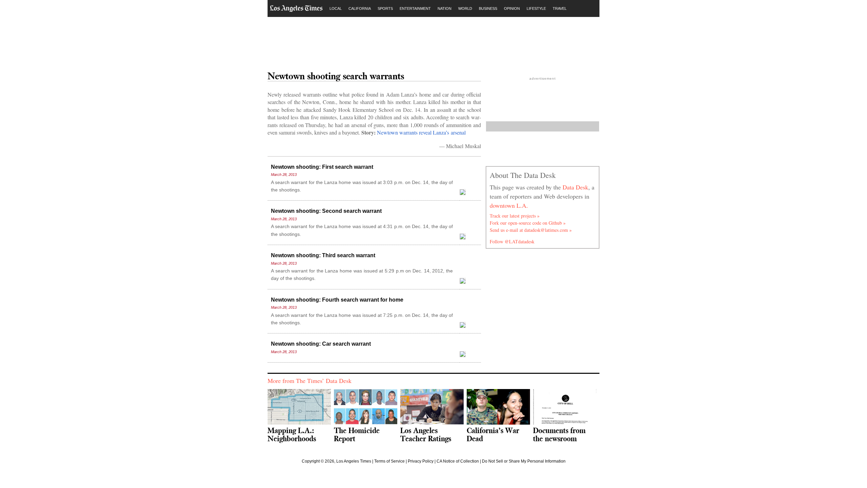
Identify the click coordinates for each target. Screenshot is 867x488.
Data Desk (575, 187)
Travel (560, 8)
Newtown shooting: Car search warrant (321, 344)
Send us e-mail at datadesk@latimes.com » (531, 230)
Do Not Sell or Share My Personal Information (524, 461)
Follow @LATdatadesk (512, 241)
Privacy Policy (421, 461)
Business (488, 8)
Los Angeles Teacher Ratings (425, 434)
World (465, 8)
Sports (385, 8)
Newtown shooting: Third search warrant (323, 255)
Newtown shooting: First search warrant (322, 167)
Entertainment (415, 8)
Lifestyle (536, 8)
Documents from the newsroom (559, 434)
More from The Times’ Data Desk (310, 381)
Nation (444, 8)
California (359, 8)
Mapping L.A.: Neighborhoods (292, 434)
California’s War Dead (493, 434)
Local (336, 8)
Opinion (512, 8)
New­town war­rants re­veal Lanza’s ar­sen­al (421, 132)
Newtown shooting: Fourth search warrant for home (337, 300)
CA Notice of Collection (458, 461)
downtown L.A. (509, 205)
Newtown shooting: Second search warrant (326, 211)
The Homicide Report (357, 434)
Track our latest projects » (515, 215)
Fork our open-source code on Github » (528, 223)
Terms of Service (389, 461)
